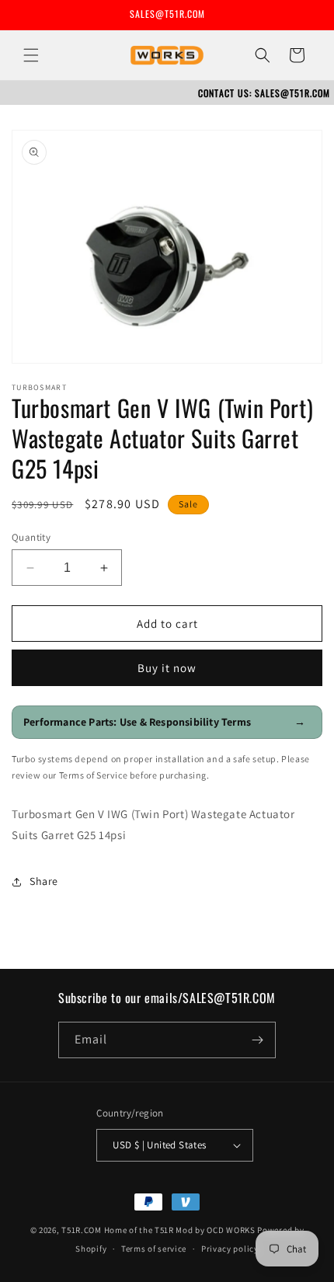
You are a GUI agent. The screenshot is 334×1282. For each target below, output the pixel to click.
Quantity (31, 537)
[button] (31, 55)
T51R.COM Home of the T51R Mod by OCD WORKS (158, 1230)
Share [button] (44, 881)
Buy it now (167, 667)
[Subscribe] (258, 1040)
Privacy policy (230, 1248)
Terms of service (153, 1248)
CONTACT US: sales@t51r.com (264, 92)
